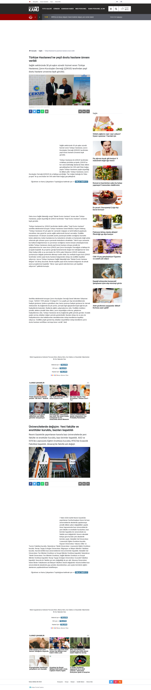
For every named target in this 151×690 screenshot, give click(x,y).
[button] (80, 111)
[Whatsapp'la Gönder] (42, 111)
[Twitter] (34, 111)
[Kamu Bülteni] (34, 8)
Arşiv (51, 1)
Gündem (56, 9)
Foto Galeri (47, 9)
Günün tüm (116, 17)
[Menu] (110, 9)
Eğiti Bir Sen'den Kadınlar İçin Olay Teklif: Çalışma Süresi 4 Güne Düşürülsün (74, 17)
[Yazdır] (46, 111)
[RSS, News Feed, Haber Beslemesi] (120, 682)
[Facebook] (30, 111)
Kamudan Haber (67, 9)
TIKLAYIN (64, 365)
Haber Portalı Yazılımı (38, 687)
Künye (66, 682)
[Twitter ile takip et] (111, 682)
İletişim (73, 682)
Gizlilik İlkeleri (80, 682)
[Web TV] (117, 2)
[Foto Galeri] (121, 2)
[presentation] (35, 17)
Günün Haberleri (44, 1)
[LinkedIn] (38, 111)
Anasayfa (60, 682)
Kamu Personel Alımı (96, 9)
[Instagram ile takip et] (115, 682)
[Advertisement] (75, 35)
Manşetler (35, 1)
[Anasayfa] (30, 1)
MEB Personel (81, 9)
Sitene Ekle (58, 1)
